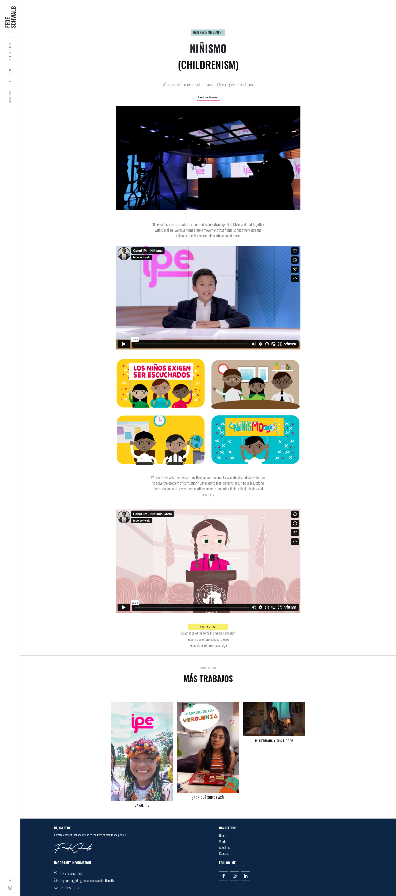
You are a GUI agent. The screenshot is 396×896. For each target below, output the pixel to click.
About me (225, 848)
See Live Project (208, 97)
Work (222, 842)
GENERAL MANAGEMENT (208, 32)
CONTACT (10, 95)
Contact (224, 854)
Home (222, 836)
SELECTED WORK (10, 48)
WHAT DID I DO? (208, 626)
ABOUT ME (10, 74)
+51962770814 (69, 887)
